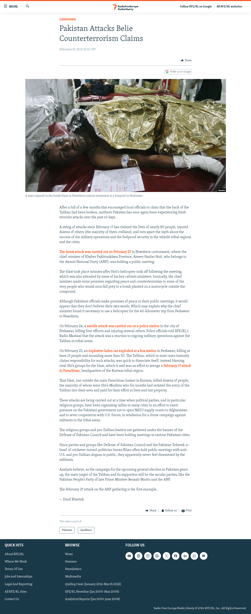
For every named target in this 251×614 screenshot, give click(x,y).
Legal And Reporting (18, 584)
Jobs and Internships (18, 576)
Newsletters (73, 569)
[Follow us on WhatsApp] (194, 556)
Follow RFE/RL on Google (196, 6)
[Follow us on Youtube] (129, 556)
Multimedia (73, 576)
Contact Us (12, 599)
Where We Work (16, 562)
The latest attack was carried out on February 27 (95, 252)
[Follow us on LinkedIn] (185, 556)
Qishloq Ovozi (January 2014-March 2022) (93, 584)
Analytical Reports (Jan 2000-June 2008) (92, 599)
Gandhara (67, 19)
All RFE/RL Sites (16, 591)
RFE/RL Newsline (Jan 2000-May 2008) (92, 591)
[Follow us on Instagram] (148, 556)
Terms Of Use (14, 569)
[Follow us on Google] (157, 556)
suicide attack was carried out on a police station (123, 326)
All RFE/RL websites (229, 6)
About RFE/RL (14, 554)
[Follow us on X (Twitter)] (166, 556)
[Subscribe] (203, 556)
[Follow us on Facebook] (175, 556)
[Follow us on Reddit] (138, 556)
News (69, 554)
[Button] (186, 60)
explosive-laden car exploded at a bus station (122, 351)
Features (71, 562)
